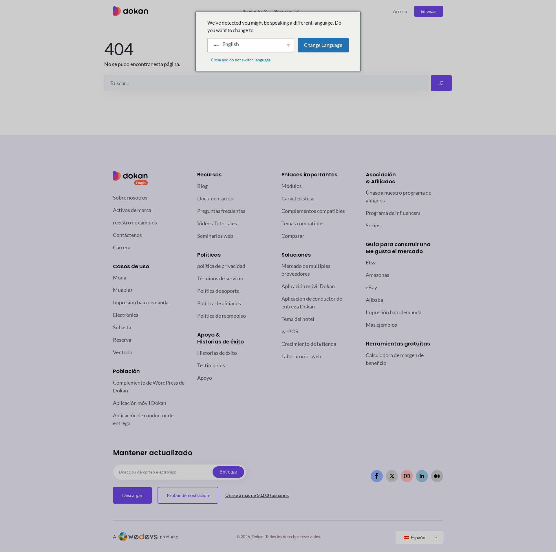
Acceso (400, 11)
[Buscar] (441, 83)
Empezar (428, 11)
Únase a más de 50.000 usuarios (257, 495)
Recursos (283, 11)
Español (418, 537)
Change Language (323, 45)
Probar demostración (188, 495)
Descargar (132, 495)
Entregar (228, 471)
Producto (252, 11)
